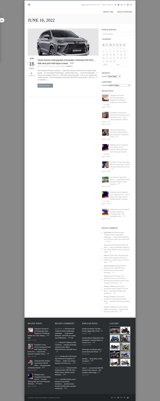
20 (104, 58)
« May (105, 64)
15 (111, 55)
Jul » (118, 64)
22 (111, 58)
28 (107, 61)
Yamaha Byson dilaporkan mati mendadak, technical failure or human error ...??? (92, 340)
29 (111, 61)
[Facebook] (115, 5)
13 (104, 55)
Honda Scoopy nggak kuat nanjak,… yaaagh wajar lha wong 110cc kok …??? (116, 309)
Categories (105, 85)
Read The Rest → (45, 85)
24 (118, 58)
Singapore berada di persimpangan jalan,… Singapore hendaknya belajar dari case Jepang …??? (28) (114, 99)
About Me (108, 12)
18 (121, 55)
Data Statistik (124, 12)
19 (124, 55)
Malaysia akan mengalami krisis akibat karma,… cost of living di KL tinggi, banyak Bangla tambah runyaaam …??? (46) (116, 196)
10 (118, 51)
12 (124, 51)
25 (121, 58)
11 (121, 51)
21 (107, 58)
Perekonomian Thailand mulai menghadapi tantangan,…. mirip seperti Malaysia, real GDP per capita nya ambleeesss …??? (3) (116, 237)
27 (104, 61)
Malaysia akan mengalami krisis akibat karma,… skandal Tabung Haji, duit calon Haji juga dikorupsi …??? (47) (115, 149)
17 (118, 55)
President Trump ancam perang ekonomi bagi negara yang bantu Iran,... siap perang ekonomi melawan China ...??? (116, 117)
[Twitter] (118, 5)
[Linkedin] (121, 5)
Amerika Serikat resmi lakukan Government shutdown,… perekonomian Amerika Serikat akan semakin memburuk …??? (65, 383)
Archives (104, 76)
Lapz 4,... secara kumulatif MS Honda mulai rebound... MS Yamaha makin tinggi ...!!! (92, 370)
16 (114, 55)
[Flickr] (131, 5)
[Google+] (124, 5)
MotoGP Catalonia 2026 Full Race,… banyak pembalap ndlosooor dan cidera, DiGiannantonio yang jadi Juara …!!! (66, 347)
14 (107, 55)
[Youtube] (127, 5)
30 (114, 61)
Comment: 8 (69, 66)
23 (114, 58)
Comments (31, 74)
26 (124, 58)
